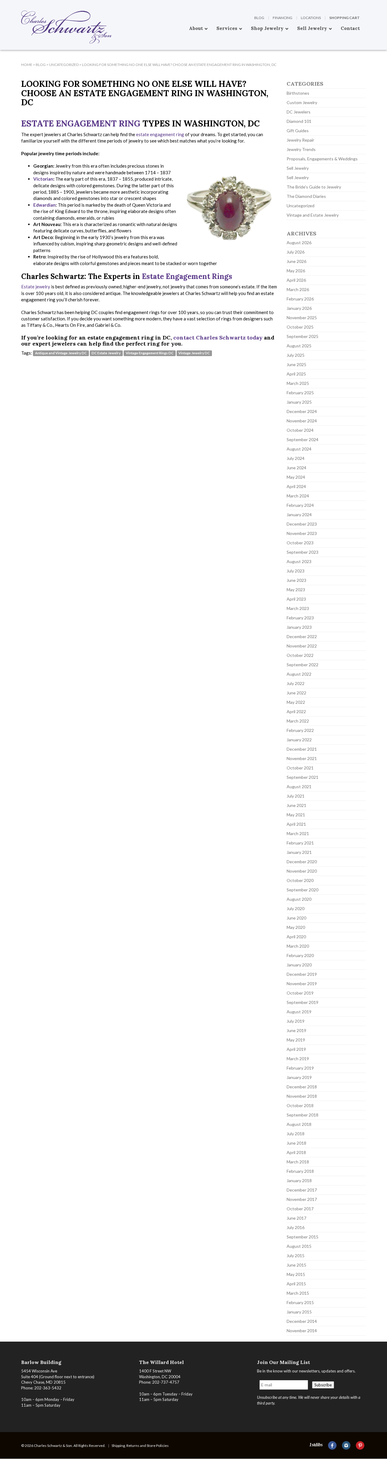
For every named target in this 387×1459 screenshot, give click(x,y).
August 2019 (299, 1011)
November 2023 (302, 533)
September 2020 (302, 889)
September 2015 (302, 1236)
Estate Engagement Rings (187, 276)
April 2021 (296, 824)
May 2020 (296, 927)
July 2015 (295, 1255)
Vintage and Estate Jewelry (313, 215)
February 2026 (300, 298)
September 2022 (302, 664)
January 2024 (299, 514)
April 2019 (296, 1049)
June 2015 (296, 1264)
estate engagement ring (160, 134)
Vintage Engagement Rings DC (150, 353)
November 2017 (302, 1199)
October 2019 (300, 992)
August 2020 (299, 899)
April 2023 (296, 599)
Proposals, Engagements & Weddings (322, 158)
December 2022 (302, 636)
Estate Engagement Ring (80, 123)
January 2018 (299, 1180)
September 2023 (302, 552)
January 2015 (299, 1311)
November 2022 (302, 645)
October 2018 (300, 1105)
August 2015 (299, 1246)
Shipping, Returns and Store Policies (140, 1445)
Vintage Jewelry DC (194, 353)
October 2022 (300, 655)
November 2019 (302, 983)
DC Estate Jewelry (106, 353)
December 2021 (302, 749)
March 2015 (298, 1293)
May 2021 (296, 814)
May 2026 (296, 270)
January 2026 (299, 308)
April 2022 (296, 711)
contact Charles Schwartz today (217, 337)
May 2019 (296, 1039)
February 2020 (300, 955)
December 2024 (302, 411)
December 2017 (302, 1189)
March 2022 (298, 720)
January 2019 (299, 1077)
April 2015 (296, 1283)
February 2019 (300, 1067)
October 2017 (300, 1208)
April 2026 (296, 280)
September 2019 (302, 1002)
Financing (282, 17)
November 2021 (302, 758)
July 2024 (295, 458)
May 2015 (296, 1274)
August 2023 (299, 561)
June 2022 (296, 692)
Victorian (43, 179)
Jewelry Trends (301, 149)
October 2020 (300, 880)
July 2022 (295, 683)
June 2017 (296, 1218)
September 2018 (302, 1114)
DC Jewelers (299, 111)
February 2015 (300, 1302)
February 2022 (300, 730)
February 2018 (300, 1171)
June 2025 (296, 364)
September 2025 (302, 336)
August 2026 (299, 242)
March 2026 (298, 289)
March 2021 (298, 833)
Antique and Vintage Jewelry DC (61, 353)
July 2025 (295, 355)
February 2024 (300, 505)
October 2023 (300, 542)
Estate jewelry (35, 286)
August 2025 (299, 345)
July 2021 (295, 795)
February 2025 (300, 392)
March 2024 (298, 495)
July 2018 (295, 1133)
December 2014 (302, 1321)
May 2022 (296, 702)
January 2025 (299, 402)
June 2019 (296, 1030)
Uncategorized (300, 205)
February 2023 (300, 617)
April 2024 (296, 486)
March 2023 (298, 608)
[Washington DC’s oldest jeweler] (21, 4)
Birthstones (298, 93)
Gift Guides (298, 130)
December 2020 (302, 861)
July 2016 (295, 1227)
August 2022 (299, 674)
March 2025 (298, 383)
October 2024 (300, 430)
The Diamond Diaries (306, 196)
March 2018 (298, 1161)
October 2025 (300, 327)
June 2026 (296, 261)
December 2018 (302, 1086)
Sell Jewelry (298, 168)
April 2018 (296, 1152)
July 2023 (295, 570)
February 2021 (300, 842)
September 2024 (302, 439)
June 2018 (296, 1143)
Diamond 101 (299, 121)
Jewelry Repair (300, 140)
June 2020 (296, 917)
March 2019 (298, 1058)
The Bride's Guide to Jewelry (314, 186)
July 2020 (295, 908)
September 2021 (302, 777)
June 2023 (296, 580)
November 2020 (302, 871)
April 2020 (296, 936)
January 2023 (299, 627)
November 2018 (302, 1096)
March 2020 (298, 946)
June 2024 (296, 467)
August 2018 (299, 1124)
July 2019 (295, 1021)
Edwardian (44, 205)
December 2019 (302, 974)
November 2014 (302, 1330)
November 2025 (302, 317)
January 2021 (299, 852)
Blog (259, 17)
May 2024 (296, 477)
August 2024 (299, 448)
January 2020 (299, 964)
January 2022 (299, 739)
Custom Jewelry (302, 102)
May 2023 (296, 589)
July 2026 (295, 251)
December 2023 (302, 523)
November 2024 (302, 420)
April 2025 (296, 373)
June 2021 (296, 805)
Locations (311, 17)
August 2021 (299, 786)
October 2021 (300, 767)
